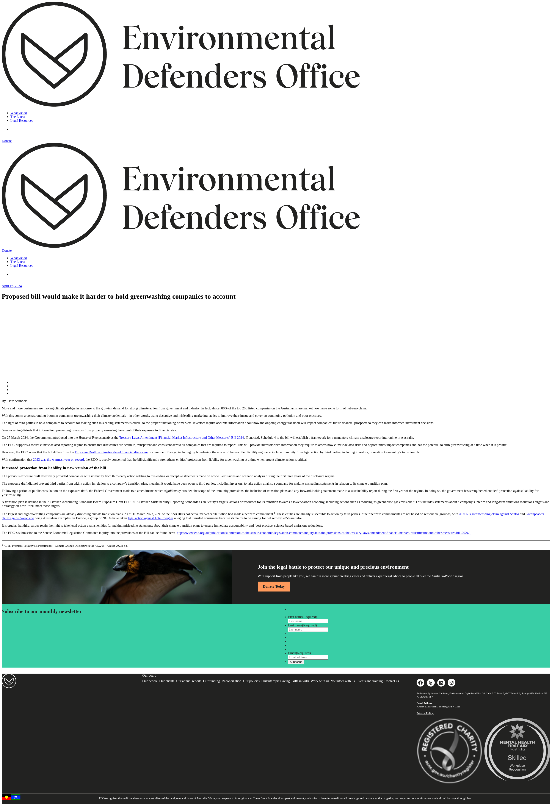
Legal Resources (21, 120)
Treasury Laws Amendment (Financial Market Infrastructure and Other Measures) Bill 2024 (181, 437)
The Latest (17, 117)
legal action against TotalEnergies (150, 518)
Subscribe (296, 661)
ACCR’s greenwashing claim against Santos (489, 514)
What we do (18, 113)
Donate (7, 141)
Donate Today (274, 586)
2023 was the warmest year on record (58, 459)
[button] (17, 129)
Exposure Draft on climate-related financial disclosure (111, 452)
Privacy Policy (425, 713)
